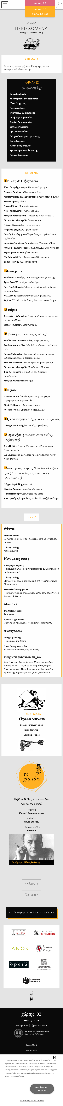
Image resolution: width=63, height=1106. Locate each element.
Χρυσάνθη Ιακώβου (29, 356)
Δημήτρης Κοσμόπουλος (21, 117)
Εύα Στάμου (26, 257)
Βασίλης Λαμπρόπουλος (21, 122)
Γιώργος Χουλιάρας (19, 155)
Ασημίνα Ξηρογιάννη (21, 230)
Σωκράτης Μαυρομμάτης (31, 666)
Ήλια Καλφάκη (15, 201)
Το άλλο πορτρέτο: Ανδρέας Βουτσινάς (21, 648)
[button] (55, 1057)
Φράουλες (31, 820)
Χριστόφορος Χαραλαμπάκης (24, 150)
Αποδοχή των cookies (42, 1089)
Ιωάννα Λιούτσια (27, 398)
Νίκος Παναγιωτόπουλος (32, 669)
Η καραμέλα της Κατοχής (16, 639)
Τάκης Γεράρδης (25, 187)
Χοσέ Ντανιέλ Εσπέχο (29, 277)
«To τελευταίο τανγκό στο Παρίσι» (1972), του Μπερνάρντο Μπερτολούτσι (30, 580)
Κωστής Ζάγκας (25, 662)
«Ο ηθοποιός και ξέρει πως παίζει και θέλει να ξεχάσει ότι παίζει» (30, 539)
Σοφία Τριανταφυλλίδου (20, 262)
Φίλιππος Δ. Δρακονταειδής (23, 113)
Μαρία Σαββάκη (22, 405)
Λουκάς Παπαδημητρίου (30, 236)
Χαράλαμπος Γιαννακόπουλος (24, 99)
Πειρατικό (31, 811)
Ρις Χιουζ (30, 300)
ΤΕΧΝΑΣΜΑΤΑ (31, 714)
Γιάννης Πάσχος (23, 494)
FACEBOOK (31, 1045)
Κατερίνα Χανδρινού (18, 381)
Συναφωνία (13, 612)
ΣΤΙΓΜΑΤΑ (31, 59)
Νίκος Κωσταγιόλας (21, 211)
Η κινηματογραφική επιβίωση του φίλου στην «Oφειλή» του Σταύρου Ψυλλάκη (31, 592)
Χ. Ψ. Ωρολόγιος (31, 498)
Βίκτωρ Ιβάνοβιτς (20, 325)
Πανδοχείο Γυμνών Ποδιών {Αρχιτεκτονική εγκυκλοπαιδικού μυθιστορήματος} (31, 568)
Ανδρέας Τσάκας (24, 410)
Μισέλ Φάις (44, 673)
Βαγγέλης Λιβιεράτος (19, 127)
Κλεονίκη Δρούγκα (23, 489)
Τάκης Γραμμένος (18, 103)
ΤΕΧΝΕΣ (31, 517)
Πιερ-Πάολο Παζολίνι (30, 289)
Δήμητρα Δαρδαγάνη (23, 192)
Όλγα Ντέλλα (28, 448)
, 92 (31, 1014)
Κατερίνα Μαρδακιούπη (29, 216)
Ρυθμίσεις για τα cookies (32, 1100)
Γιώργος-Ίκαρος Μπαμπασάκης (25, 136)
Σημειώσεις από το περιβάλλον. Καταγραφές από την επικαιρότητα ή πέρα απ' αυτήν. (26, 68)
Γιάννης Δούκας (17, 108)
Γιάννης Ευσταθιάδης (26, 425)
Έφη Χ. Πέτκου (25, 374)
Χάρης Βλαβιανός (18, 94)
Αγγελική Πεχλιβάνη (31, 248)
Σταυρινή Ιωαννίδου (28, 362)
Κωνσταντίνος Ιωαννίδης (31, 197)
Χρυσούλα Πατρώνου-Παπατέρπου (30, 243)
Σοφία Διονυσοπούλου (30, 347)
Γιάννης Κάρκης (21, 206)
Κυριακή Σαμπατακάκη (21, 252)
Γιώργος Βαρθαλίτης (18, 484)
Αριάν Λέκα (21, 282)
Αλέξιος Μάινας (11, 666)
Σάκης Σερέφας (17, 141)
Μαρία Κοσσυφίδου (43, 662)
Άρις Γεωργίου (10, 662)
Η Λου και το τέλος (31, 829)
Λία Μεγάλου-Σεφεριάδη (23, 220)
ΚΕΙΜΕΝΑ (31, 173)
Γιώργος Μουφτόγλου (22, 225)
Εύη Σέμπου (30, 457)
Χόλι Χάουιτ (27, 296)
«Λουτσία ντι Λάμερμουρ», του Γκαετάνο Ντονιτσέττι (28, 621)
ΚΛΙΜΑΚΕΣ (31, 82)
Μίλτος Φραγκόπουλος (20, 146)
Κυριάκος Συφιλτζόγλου (27, 673)
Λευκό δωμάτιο (11, 549)
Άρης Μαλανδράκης (19, 131)
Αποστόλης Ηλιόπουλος (31, 318)
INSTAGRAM (31, 1050)
